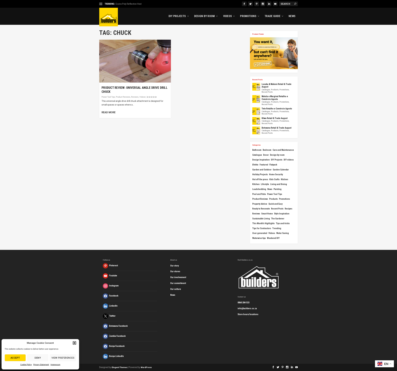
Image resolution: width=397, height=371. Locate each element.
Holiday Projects (260, 174)
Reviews (134, 97)
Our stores (175, 271)
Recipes (288, 208)
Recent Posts (267, 92)
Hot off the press (260, 179)
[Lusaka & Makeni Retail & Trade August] (256, 87)
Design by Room (204, 16)
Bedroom (267, 150)
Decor (266, 155)
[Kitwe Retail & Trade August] (256, 121)
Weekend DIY (273, 238)
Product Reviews (123, 97)
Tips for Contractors (261, 228)
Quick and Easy (275, 204)
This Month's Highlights (263, 223)
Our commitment (178, 283)
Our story (174, 265)
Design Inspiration (261, 159)
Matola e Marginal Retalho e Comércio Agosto (275, 97)
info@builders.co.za (247, 308)
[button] (74, 343)
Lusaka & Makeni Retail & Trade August (276, 85)
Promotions (248, 16)
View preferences (62, 357)
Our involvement (178, 277)
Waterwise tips (259, 238)
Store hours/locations (248, 314)
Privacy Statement (41, 365)
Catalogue (266, 90)
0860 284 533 (243, 302)
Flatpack (273, 164)
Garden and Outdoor (262, 169)
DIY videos (289, 159)
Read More (109, 112)
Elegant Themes (119, 367)
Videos (227, 16)
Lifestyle (265, 184)
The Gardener (277, 218)
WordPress (146, 367)
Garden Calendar (281, 169)
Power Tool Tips (108, 97)
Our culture (175, 289)
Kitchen (284, 179)
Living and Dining (278, 184)
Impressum (55, 365)
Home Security (276, 174)
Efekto (255, 164)
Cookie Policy (26, 365)
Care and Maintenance (283, 150)
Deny (38, 357)
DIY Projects (177, 16)
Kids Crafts (274, 179)
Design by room (277, 155)
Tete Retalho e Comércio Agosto (277, 108)
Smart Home (267, 213)
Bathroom (256, 150)
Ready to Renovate (261, 208)
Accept (15, 357)
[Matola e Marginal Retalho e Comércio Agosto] (256, 99)
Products (275, 90)
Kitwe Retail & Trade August (275, 118)
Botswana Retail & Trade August (276, 128)
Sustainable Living (261, 218)
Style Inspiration (281, 213)
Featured (264, 164)
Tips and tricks (283, 223)
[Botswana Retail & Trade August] (256, 130)
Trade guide (272, 16)
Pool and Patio (259, 194)
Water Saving (282, 233)
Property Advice (259, 204)
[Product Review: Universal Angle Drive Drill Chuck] (135, 61)
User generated (259, 233)
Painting (277, 189)
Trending (276, 228)
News (292, 16)
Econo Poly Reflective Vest (129, 4)
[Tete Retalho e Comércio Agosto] (256, 111)
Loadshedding (259, 189)
